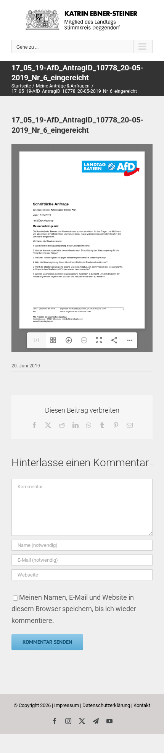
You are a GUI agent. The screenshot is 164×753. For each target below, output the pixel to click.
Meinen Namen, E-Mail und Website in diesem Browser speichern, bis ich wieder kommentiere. (73, 608)
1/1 (36, 340)
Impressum (66, 705)
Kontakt (141, 705)
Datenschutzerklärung (106, 705)
